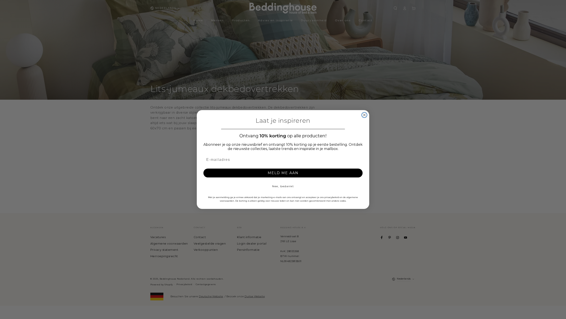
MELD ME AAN (283, 173)
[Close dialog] (364, 115)
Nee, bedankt (283, 186)
